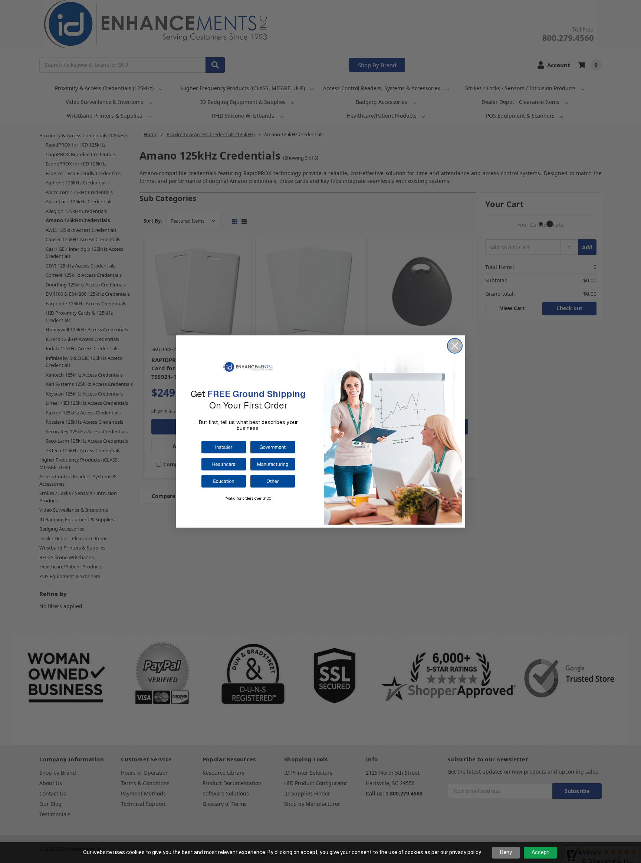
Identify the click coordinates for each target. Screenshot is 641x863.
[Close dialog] (454, 345)
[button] (223, 447)
